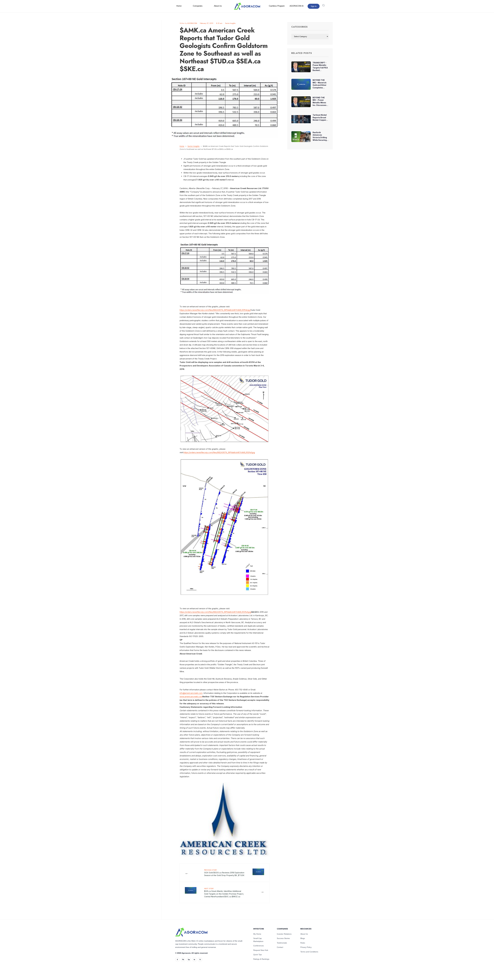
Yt (200, 959)
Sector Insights (230, 23)
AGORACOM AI (296, 6)
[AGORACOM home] (247, 6)
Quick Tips (257, 955)
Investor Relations (284, 934)
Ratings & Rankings (261, 959)
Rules (302, 943)
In (194, 959)
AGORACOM (192, 23)
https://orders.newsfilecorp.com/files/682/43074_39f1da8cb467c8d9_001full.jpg (215, 310)
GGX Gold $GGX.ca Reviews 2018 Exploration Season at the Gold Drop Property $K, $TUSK (224, 873)
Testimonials (282, 943)
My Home (257, 934)
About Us (218, 6)
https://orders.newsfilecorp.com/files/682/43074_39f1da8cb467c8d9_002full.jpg (219, 452)
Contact (280, 947)
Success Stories (283, 938)
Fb (183, 959)
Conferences (258, 946)
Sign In (313, 6)
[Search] (323, 5)
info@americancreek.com (191, 693)
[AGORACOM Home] (191, 932)
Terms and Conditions (309, 952)
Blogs (302, 938)
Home (179, 6)
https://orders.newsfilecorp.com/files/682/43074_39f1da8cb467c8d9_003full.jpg (215, 612)
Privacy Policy (306, 947)
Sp (189, 959)
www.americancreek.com (191, 696)
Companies (197, 6)
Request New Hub (260, 950)
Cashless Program (277, 6)
